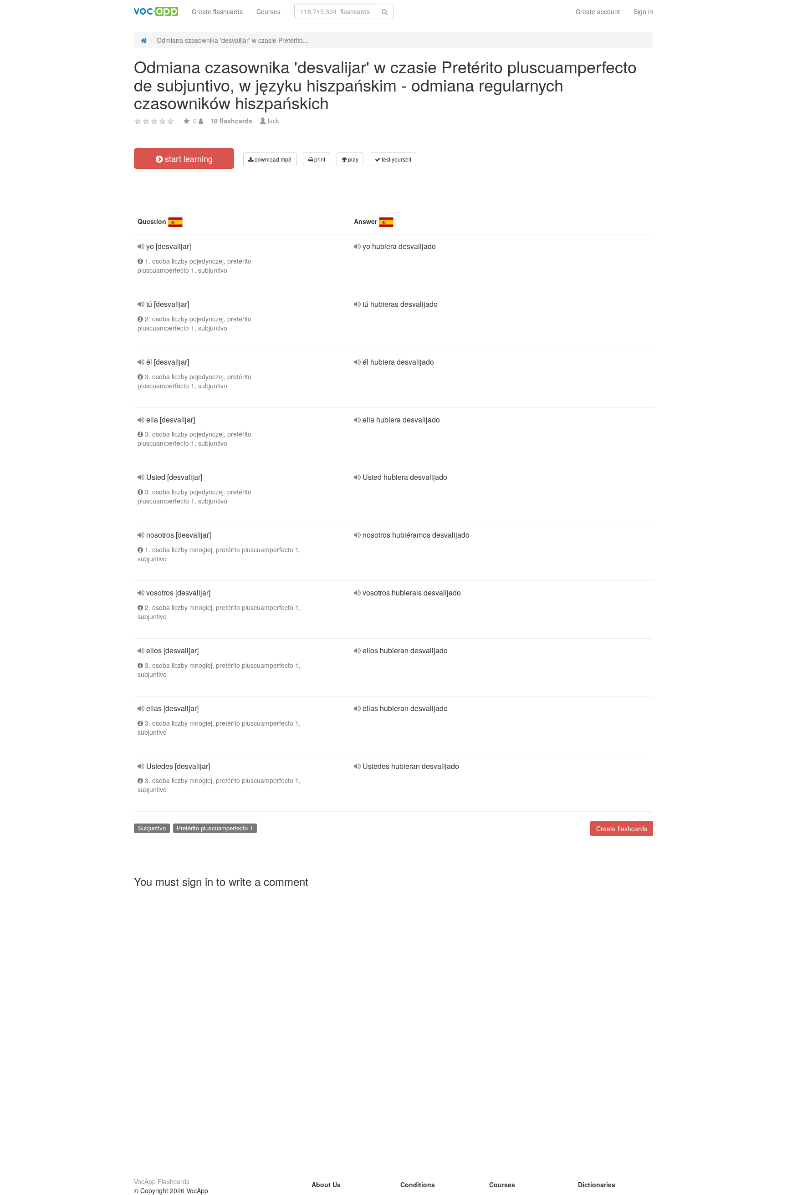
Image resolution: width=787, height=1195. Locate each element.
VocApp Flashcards (161, 1181)
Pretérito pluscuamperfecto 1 (215, 828)
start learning (188, 158)
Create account (598, 11)
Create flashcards (217, 11)
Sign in (643, 11)
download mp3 (272, 159)
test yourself (395, 159)
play (352, 159)
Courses (268, 11)
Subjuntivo (152, 828)
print (319, 159)
